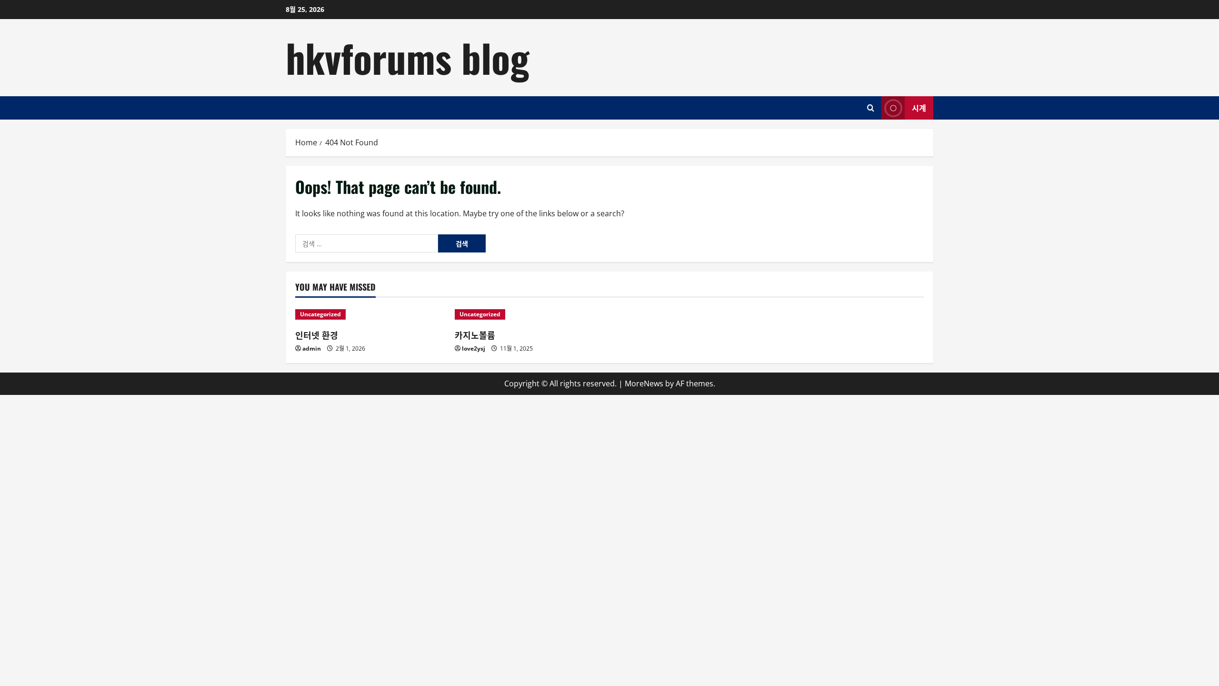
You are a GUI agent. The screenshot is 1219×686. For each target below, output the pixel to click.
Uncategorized (320, 314)
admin (311, 348)
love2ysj (473, 348)
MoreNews (644, 383)
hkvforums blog (408, 57)
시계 (919, 107)
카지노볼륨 (475, 335)
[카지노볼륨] (530, 314)
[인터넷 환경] (370, 314)
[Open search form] (870, 108)
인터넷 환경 (316, 335)
